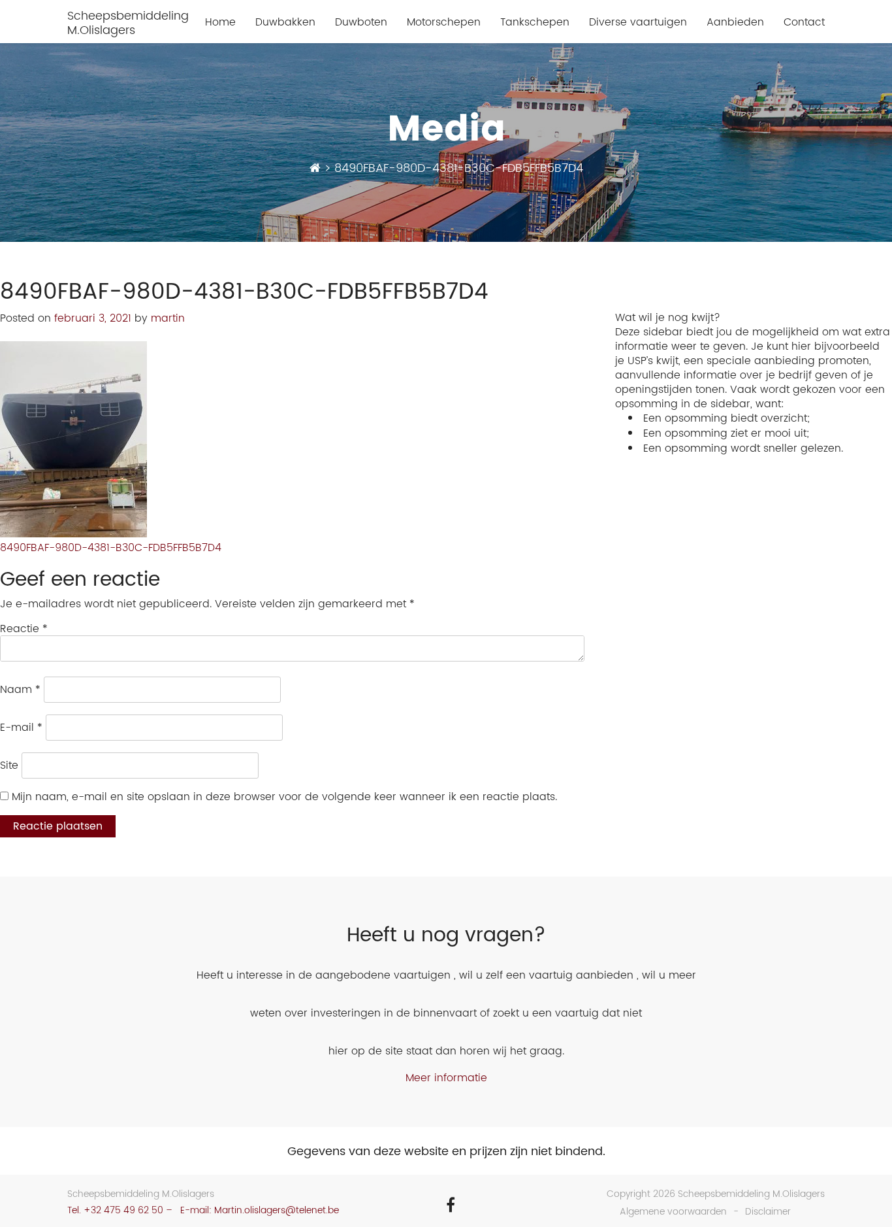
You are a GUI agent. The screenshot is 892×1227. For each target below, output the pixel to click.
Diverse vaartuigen (638, 22)
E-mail (21, 727)
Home (220, 22)
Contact (804, 22)
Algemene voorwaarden (673, 1211)
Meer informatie (446, 1077)
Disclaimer (768, 1211)
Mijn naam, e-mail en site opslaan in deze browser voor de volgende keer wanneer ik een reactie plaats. (284, 796)
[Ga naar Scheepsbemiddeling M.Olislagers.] (315, 168)
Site (9, 765)
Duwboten (361, 22)
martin (168, 318)
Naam (20, 689)
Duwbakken (285, 22)
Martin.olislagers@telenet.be (276, 1210)
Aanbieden (735, 22)
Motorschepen (444, 22)
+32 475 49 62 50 (123, 1210)
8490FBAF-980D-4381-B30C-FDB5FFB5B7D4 (110, 547)
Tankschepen (534, 22)
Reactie (24, 628)
